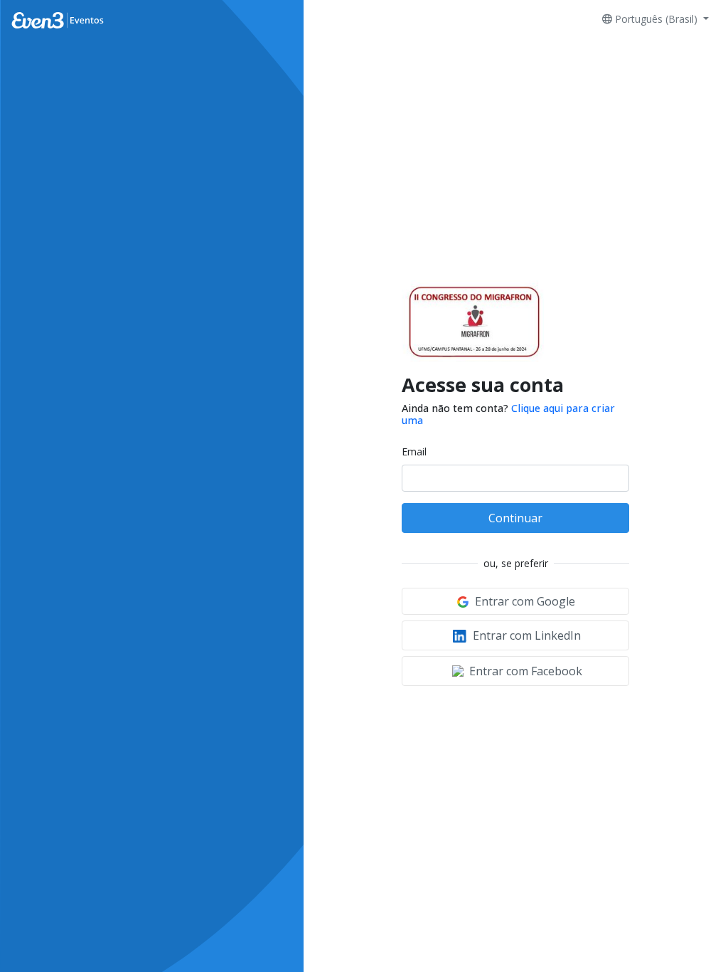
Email (414, 451)
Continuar (515, 518)
